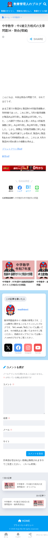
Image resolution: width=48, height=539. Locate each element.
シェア (30, 537)
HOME (25, 520)
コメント (8, 384)
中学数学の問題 (31, 198)
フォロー (18, 537)
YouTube (38, 353)
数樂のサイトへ (7, 11)
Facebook (18, 353)
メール (7, 430)
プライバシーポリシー (24, 525)
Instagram (28, 353)
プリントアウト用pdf (12, 149)
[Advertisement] (24, 69)
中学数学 (19, 198)
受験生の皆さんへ (24, 11)
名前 (6, 418)
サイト (6, 441)
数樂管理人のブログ (27, 4)
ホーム (6, 537)
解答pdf (5, 156)
